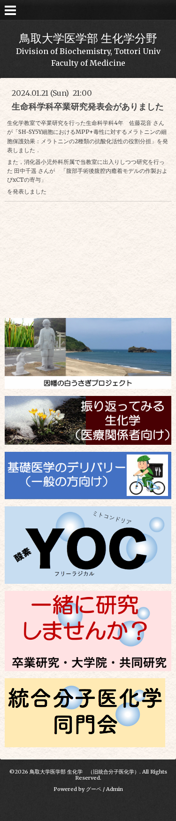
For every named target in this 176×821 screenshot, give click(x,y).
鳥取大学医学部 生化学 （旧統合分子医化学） (84, 771)
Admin (114, 789)
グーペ (93, 789)
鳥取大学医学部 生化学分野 (88, 38)
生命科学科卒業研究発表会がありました (88, 106)
